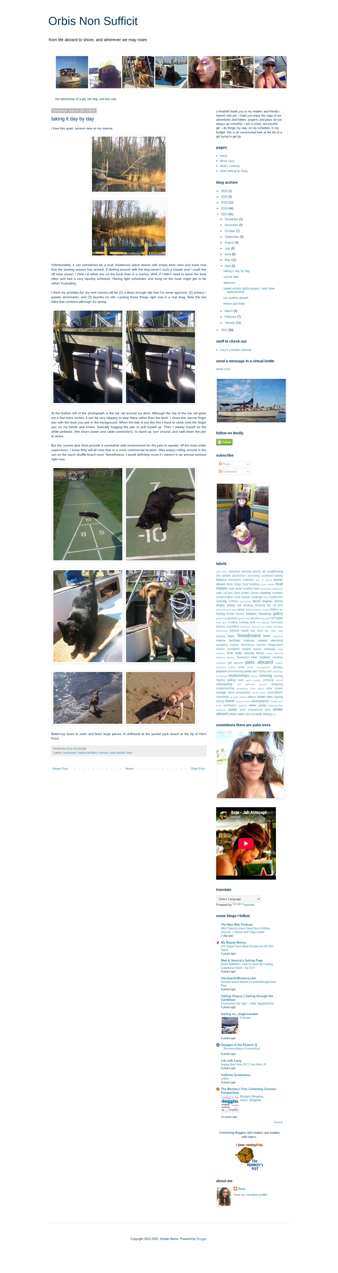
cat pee (228, 592)
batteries (248, 579)
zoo (274, 714)
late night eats (274, 630)
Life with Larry (231, 1060)
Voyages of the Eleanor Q (239, 1045)
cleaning (265, 593)
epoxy (241, 609)
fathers (274, 609)
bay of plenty (264, 580)
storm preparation (239, 692)
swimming (222, 696)
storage (221, 692)
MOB (230, 653)
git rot (254, 618)
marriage (269, 648)
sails (240, 679)
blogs (237, 584)
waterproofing (275, 705)
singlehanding (225, 688)
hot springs (263, 622)
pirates (279, 663)
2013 (224, 214)
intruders (278, 626)
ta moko (234, 697)
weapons (221, 710)
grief (280, 618)
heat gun (221, 622)
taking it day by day (236, 271)
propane (221, 671)
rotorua (254, 676)
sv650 (225, 1078)
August (230, 242)
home (223, 155)
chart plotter (241, 592)
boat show (235, 588)
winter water (236, 714)
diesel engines (262, 601)
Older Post (198, 768)
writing (267, 714)
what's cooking (229, 166)
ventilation (229, 705)
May (228, 260)
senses (262, 684)
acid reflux (221, 571)
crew (265, 597)
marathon (278, 636)
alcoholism (239, 575)
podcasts (221, 667)
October (230, 231)
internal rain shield (262, 626)
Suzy (241, 1188)
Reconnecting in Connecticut (241, 1048)
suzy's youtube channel (235, 350)
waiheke (242, 705)
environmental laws (226, 609)
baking (278, 575)
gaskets (232, 618)
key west (257, 630)
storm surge (259, 692)
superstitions (275, 692)
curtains (233, 601)
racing (262, 671)
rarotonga (277, 671)
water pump (257, 705)
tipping (278, 696)
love (266, 636)
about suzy (227, 161)
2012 (224, 330)
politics (232, 667)
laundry (221, 636)
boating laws (251, 588)
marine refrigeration (270, 644)
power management (258, 667)
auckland (267, 575)
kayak (245, 630)
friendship (264, 613)
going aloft (264, 618)
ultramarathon (260, 701)
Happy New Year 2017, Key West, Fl (243, 1064)
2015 (224, 202)
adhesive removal (240, 571)
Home (129, 768)
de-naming (245, 601)
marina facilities (87, 752)
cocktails (277, 592)
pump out (250, 671)
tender (261, 696)
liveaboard (69, 752)
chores (254, 592)
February (231, 316)
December (232, 219)
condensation (224, 596)
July (228, 248)
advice (257, 571)
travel (229, 701)
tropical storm (243, 701)
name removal (274, 653)
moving (249, 653)
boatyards (265, 588)
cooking (256, 597)
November (232, 225)
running (265, 676)
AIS (218, 575)
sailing (231, 680)
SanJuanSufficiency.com (238, 978)
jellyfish (234, 630)
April (228, 266)
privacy (278, 667)
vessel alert (231, 276)
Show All (278, 1122)
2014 (224, 208)
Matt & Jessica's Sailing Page (242, 960)
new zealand (261, 657)
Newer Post (60, 768)
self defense (245, 684)
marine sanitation (228, 648)
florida (230, 613)
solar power (274, 688)
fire (281, 609)
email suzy (223, 369)
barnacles (235, 579)
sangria (257, 680)
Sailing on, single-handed (239, 1014)
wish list (250, 713)
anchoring (253, 575)
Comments (229, 471)
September (232, 236)
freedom (251, 613)
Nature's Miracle (225, 657)
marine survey (252, 648)
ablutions (229, 282)
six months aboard (235, 298)
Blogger (201, 1239)
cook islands (242, 596)
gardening (221, 618)
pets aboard (117, 752)
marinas (104, 752)
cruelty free (276, 596)
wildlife (232, 709)
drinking (260, 605)
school (279, 680)
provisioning (235, 671)
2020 (224, 191)
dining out (234, 605)
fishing (220, 613)
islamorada (222, 630)
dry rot (271, 605)
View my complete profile (250, 1194)
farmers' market (261, 609)
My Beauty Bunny (233, 942)
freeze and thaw (234, 303)
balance (221, 579)
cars (219, 593)
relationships (238, 676)
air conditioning (272, 571)
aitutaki (226, 575)
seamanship (224, 684)
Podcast (245, 1017)
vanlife (273, 701)
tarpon (243, 697)
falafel (249, 609)
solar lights (257, 688)
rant (269, 671)
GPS (273, 618)
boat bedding (251, 584)
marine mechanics (242, 644)
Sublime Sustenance (235, 1075)
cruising (221, 601)
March (229, 311)
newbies (277, 657)
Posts (226, 464)
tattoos (252, 696)
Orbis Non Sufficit (93, 20)
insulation (233, 626)
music (260, 653)
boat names (267, 584)
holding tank (247, 622)
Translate (248, 905)
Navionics (243, 657)
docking (248, 605)
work (259, 714)
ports (241, 667)
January (230, 322)
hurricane (277, 622)
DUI (280, 605)
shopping (277, 684)
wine (268, 709)
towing (220, 701)
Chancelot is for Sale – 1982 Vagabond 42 (247, 1003)
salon (248, 680)
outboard (221, 663)
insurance (245, 626)
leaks (231, 636)
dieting (278, 601)
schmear (268, 679)
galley (278, 613)
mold (238, 653)
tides (129, 752)
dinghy (220, 605)
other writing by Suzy (234, 171)
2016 (224, 196)
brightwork (277, 588)
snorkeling (242, 688)
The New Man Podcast (236, 924)
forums (240, 613)
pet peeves (235, 662)
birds (230, 584)
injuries (220, 626)
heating (233, 622)
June (228, 254)
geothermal (244, 618)
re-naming (221, 676)
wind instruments (251, 709)
